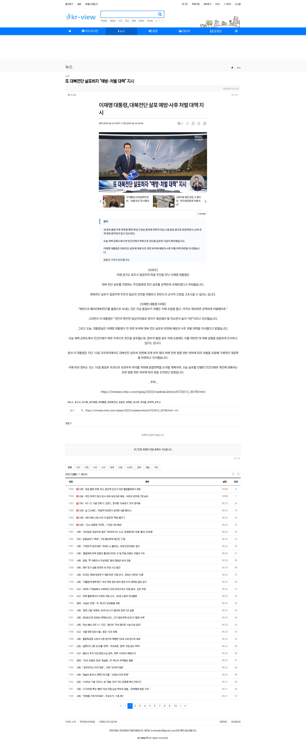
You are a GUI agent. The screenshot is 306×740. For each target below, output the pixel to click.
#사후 (136, 402)
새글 (79, 4)
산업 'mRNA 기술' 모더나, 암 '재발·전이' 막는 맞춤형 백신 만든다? (108, 682)
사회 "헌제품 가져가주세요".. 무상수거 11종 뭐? (99, 696)
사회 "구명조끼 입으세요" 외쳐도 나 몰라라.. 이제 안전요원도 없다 (108, 546)
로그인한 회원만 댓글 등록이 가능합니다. (153, 449)
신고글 (238, 4)
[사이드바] (236, 31)
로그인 (185, 4)
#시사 (78, 402)
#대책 (150, 402)
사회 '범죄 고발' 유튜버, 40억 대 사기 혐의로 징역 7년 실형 (105, 610)
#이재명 (93, 402)
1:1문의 (227, 4)
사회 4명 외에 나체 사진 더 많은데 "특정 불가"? (101, 517)
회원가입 (196, 4)
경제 (134, 21)
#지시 (158, 402)
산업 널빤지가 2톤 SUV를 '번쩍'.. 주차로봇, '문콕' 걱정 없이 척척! (108, 646)
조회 (236, 482)
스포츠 (130, 467)
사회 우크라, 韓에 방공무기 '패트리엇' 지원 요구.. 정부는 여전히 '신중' (110, 574)
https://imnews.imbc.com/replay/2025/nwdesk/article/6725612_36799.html (153, 392)
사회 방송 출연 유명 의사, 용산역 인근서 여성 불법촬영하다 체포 (109, 489)
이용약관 (223, 722)
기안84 (104, 21)
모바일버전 (236, 722)
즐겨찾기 (69, 4)
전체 (70, 467)
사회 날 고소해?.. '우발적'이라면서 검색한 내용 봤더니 (104, 510)
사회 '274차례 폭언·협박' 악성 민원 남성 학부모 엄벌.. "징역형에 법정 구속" (112, 689)
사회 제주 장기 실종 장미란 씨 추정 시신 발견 (98, 567)
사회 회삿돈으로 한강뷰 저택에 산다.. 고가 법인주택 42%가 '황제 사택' (110, 617)
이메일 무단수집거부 (108, 722)
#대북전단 (113, 402)
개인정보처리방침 (87, 722)
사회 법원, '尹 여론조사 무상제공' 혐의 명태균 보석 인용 (103, 560)
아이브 (141, 21)
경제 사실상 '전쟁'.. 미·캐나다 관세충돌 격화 (98, 603)
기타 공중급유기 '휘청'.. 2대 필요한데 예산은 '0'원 (100, 539)
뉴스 (239, 67)
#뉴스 (70, 402)
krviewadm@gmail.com (163, 730)
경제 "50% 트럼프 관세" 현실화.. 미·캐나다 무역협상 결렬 (104, 660)
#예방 (129, 402)
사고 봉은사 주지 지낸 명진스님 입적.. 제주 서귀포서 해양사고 (106, 653)
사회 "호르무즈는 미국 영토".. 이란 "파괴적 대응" (100, 667)
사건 (95, 467)
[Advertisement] (153, 48)
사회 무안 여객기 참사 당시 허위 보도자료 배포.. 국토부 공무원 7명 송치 (113, 496)
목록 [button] (235, 95)
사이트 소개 (70, 722)
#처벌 (143, 402)
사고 (120, 21)
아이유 (150, 21)
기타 (156, 467)
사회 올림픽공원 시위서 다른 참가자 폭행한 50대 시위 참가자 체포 (108, 639)
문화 (139, 467)
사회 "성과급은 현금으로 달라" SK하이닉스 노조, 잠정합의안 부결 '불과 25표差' (114, 532)
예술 (147, 467)
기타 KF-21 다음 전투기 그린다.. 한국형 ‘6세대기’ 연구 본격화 (109, 503)
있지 (127, 21)
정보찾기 (207, 4)
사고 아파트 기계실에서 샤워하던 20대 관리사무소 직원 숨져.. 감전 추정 (111, 589)
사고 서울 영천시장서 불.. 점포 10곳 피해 (96, 632)
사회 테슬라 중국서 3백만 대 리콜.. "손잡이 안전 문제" (102, 674)
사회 (86, 467)
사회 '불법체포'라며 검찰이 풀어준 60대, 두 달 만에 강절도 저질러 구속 (110, 553)
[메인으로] (69, 31)
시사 (78, 467)
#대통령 (102, 402)
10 (175, 705)
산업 (120, 467)
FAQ (217, 4)
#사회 (85, 402)
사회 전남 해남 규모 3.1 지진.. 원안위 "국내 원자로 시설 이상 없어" (108, 624)
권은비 (113, 21)
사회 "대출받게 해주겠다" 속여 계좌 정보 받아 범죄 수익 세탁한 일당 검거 (111, 582)
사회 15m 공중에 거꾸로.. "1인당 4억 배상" (100, 525)
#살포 (122, 402)
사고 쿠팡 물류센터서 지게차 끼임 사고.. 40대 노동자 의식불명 (106, 596)
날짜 (225, 482)
